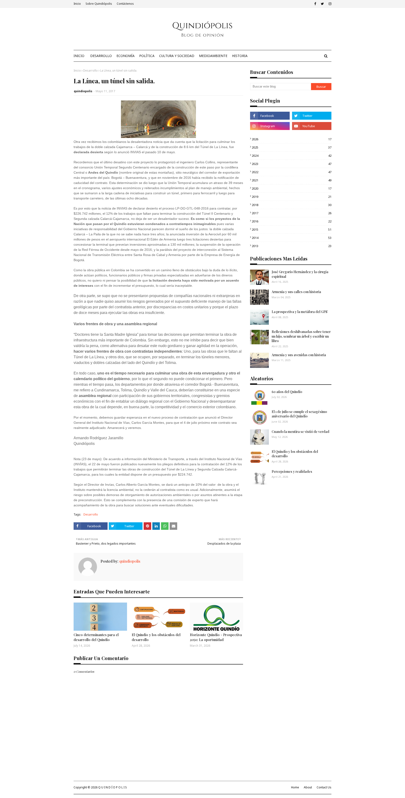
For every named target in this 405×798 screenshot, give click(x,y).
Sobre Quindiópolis (99, 4)
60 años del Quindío (287, 391)
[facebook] (315, 4)
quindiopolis (83, 91)
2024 (291, 155)
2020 (291, 188)
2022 (291, 172)
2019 (291, 197)
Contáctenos (125, 4)
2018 (291, 205)
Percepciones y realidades (292, 471)
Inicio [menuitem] (79, 55)
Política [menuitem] (146, 55)
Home (295, 787)
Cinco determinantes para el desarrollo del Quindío (96, 637)
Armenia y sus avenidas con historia (299, 355)
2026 (291, 139)
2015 (291, 229)
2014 (291, 238)
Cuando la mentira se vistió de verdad (300, 431)
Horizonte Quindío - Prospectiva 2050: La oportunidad (216, 637)
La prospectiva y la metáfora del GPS (299, 311)
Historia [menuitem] (240, 55)
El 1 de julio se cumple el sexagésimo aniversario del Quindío (299, 414)
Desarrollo (90, 71)
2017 (291, 213)
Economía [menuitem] (125, 55)
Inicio (77, 4)
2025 (291, 147)
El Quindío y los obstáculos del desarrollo (156, 637)
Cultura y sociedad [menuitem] (176, 55)
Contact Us (324, 787)
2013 (291, 246)
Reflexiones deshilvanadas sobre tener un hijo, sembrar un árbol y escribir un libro (301, 336)
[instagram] (329, 4)
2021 (291, 180)
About (308, 787)
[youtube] (311, 126)
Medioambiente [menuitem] (213, 55)
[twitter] (322, 4)
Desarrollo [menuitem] (101, 55)
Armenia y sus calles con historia (296, 292)
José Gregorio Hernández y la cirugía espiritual (300, 274)
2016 (291, 221)
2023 (291, 164)
